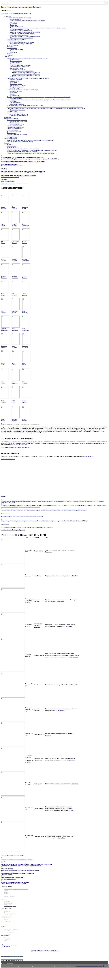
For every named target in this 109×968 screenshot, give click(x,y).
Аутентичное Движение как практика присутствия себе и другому (25, 105)
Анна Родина (3, 382)
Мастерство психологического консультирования (15, 882)
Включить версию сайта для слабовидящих (12, 960)
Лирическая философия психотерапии (12, 877)
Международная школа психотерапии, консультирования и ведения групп (27, 58)
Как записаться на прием (14, 131)
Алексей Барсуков (14, 225)
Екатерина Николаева (25, 346)
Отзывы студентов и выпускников (19, 66)
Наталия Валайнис (24, 242)
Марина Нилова (3, 364)
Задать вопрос (4, 13)
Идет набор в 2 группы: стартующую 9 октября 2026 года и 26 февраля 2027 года (23, 172)
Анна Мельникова (25, 329)
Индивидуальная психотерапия (18, 121)
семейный (40, 441)
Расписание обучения (16, 63)
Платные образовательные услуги (19, 29)
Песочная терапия (15, 123)
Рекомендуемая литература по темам (23, 71)
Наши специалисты (12, 130)
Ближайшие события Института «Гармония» (13, 530)
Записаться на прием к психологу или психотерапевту (15, 447)
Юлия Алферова (14, 207)
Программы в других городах (15, 112)
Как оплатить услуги (12, 147)
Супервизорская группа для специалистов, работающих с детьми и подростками (23, 501)
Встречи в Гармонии (12, 45)
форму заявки (89, 456)
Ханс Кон (3, 861)
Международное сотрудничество (19, 35)
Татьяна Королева (24, 294)
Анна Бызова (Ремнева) (15, 242)
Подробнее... (48, 552)
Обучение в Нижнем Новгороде (19, 115)
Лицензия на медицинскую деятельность (21, 43)
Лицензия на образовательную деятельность (22, 42)
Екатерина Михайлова (4, 346)
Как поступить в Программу (18, 85)
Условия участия (14, 95)
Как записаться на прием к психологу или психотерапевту (23, 148)
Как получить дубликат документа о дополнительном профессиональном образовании (30, 153)
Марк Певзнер (14, 364)
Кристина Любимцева (4, 329)
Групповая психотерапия (17, 124)
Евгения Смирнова (24, 382)
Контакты (6, 143)
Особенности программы (17, 104)
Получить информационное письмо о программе (45, 950)
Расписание (26, 13)
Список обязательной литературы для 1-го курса (26, 72)
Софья (2, 224)
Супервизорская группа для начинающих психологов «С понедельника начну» (22, 505)
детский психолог (51, 441)
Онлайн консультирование (14, 128)
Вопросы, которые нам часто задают (17, 134)
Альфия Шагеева (24, 419)
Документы (13, 22)
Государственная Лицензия (14, 40)
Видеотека (10, 46)
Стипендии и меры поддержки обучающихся (22, 33)
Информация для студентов (17, 69)
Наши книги (13, 52)
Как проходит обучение (16, 87)
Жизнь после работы (7, 868)
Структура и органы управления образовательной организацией (27, 20)
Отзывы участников (15, 102)
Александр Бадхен (25, 207)
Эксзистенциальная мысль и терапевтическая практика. (17, 859)
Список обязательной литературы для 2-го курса (26, 74)
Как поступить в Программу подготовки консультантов (22, 151)
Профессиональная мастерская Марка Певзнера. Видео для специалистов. (21, 865)
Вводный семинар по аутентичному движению (13, 510)
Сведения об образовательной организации (19, 17)
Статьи (12, 51)
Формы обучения (15, 62)
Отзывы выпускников (16, 84)
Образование (13, 23)
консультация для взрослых (29, 441)
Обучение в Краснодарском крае (19, 114)
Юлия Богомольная (25, 225)
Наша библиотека (12, 48)
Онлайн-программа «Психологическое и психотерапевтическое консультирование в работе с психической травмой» (38, 97)
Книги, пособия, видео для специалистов (12, 855)
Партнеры (10, 55)
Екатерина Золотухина (15, 277)
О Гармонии (7, 16)
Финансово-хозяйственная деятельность (21, 30)
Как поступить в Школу (16, 68)
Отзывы (12, 94)
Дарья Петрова (24, 364)
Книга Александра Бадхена (8, 879)
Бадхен (3, 225)
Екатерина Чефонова (15, 419)
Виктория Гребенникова (25, 259)
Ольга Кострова (3, 311)
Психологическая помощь (11, 118)
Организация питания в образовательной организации (25, 36)
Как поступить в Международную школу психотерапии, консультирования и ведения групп (32, 150)
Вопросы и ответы (15, 88)
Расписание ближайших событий (16, 39)
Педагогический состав (16, 26)
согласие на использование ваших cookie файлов (89, 966)
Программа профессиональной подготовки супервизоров (22, 89)
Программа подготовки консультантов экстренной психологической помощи (28, 78)
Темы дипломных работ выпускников (20, 65)
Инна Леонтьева (25, 311)
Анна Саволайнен (15, 382)
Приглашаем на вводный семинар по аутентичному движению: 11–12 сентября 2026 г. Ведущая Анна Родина (56, 510)
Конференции (7, 117)
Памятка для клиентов (13, 135)
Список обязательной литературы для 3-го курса (26, 75)
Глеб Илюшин (14, 294)
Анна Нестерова (14, 346)
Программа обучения (16, 61)
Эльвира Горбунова (14, 259)
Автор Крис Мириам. (6, 874)
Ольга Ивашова (24, 277)
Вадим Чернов (3, 419)
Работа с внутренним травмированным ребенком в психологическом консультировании (26, 864)
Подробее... (75, 685)
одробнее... (76, 575)
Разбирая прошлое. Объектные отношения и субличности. (17, 873)
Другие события (5, 513)
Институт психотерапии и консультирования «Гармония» (21, 7)
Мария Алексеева (4, 207)
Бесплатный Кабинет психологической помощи (20, 141)
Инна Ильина (3, 294)
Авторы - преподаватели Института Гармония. (13, 883)
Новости (20, 13)
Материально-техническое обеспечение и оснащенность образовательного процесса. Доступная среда (38, 27)
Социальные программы (10, 138)
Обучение (6, 56)
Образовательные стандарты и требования (21, 38)
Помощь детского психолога (15, 125)
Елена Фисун (13, 401)
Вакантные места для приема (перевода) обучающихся (25, 32)
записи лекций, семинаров (8, 180)
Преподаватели (14, 59)
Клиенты (9, 53)
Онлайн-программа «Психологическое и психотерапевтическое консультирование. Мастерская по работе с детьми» (38, 99)
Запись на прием (13, 13)
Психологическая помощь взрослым (17, 120)
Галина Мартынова (15, 329)
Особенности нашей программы (19, 76)
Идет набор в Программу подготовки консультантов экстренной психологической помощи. (22, 516)
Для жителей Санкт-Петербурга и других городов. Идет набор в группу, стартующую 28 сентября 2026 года (30, 158)
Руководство (13, 25)
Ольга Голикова (3, 259)
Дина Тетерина (3, 401)
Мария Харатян (24, 401)
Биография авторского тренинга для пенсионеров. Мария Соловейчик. (20, 870)
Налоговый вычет (12, 111)
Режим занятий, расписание (17, 110)
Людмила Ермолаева (4, 277)
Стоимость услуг (11, 133)
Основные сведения (15, 19)
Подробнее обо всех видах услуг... (18, 444)
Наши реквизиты (11, 146)
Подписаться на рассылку (9, 945)
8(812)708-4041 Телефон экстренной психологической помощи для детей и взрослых (30, 140)
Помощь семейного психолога (15, 127)
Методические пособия (16, 49)
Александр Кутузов (14, 311)
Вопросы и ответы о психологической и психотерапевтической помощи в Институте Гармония (27, 527)
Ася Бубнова (3, 242)
